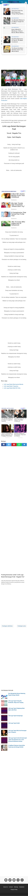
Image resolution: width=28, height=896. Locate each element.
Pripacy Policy (14, 889)
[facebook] (3, 444)
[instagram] (18, 880)
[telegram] (24, 444)
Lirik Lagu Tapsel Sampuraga (15, 715)
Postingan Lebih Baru (7, 626)
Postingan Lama (22, 626)
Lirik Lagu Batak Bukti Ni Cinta (12, 388)
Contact (11, 887)
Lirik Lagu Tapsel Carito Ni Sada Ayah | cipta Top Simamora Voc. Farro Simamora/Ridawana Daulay (17, 739)
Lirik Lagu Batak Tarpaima (11, 386)
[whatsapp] (19, 444)
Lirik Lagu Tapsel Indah (14, 723)
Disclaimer (21, 887)
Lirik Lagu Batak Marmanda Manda (13, 384)
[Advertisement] (14, 60)
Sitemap (16, 887)
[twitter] (8, 444)
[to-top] (24, 892)
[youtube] (14, 880)
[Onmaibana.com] (14, 2)
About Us (5, 887)
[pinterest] (14, 444)
